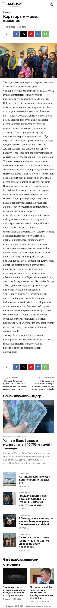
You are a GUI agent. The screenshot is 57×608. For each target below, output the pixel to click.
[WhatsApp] (45, 34)
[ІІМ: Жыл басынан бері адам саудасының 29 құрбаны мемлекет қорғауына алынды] (9, 498)
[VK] (38, 34)
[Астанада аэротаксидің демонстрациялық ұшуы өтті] (9, 479)
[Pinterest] (31, 34)
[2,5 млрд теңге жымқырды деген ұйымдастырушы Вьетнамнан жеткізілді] (9, 520)
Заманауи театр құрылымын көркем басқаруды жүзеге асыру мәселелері (14, 591)
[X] (23, 34)
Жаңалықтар (9, 436)
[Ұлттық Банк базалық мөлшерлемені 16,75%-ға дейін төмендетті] (28, 416)
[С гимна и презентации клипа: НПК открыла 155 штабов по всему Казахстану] (9, 540)
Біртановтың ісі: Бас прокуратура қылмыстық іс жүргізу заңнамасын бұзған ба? (41, 592)
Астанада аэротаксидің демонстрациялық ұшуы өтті (34, 479)
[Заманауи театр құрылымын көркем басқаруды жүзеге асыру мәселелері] (15, 576)
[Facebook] (16, 34)
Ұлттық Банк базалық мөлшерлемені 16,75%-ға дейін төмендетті (27, 444)
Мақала (6, 12)
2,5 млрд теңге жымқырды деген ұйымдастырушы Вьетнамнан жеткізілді (36, 521)
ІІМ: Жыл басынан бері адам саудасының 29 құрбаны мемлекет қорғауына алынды (33, 500)
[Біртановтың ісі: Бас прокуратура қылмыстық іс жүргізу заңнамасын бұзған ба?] (42, 576)
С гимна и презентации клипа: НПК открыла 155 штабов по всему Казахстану (34, 542)
